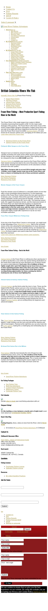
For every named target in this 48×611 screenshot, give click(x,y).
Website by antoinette (13, 523)
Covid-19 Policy (12, 18)
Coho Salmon (8, 326)
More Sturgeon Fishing (8, 176)
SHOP (8, 16)
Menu (8, 536)
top (2, 511)
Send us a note (22, 531)
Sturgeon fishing (6, 161)
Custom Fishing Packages (14, 388)
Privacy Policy (41, 592)
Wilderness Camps (23, 224)
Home (8, 7)
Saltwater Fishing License (14, 468)
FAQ (8, 11)
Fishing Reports (12, 14)
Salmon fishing (6, 259)
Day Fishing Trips (12, 384)
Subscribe (9, 531)
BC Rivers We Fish (11, 95)
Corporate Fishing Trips (14, 391)
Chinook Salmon (6, 286)
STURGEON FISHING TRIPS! (21, 413)
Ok (34, 592)
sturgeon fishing (32, 131)
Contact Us (10, 9)
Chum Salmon (9, 320)
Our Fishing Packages (8, 178)
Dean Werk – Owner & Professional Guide (15, 440)
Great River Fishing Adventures (16, 376)
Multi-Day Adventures (13, 386)
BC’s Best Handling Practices (15, 476)
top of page (4, 246)
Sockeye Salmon (11, 300)
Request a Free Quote (8, 180)
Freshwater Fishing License (15, 466)
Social (14, 527)
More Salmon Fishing (8, 337)
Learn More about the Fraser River (12, 134)
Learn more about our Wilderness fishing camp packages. (20, 235)
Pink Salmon (5, 353)
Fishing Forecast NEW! (13, 520)
